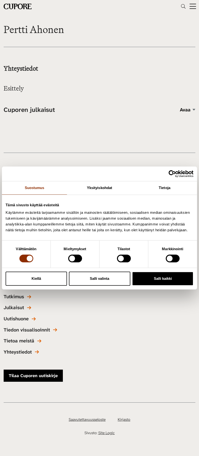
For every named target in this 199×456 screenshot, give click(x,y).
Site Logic (106, 432)
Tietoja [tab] (164, 188)
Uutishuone (16, 319)
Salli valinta (99, 278)
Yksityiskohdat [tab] (99, 188)
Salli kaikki (163, 278)
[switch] (75, 258)
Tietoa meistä (19, 341)
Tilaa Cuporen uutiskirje (33, 376)
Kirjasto (124, 419)
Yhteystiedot (18, 352)
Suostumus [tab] (34, 188)
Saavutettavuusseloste (87, 419)
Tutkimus (14, 297)
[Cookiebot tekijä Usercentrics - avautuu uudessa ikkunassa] (172, 173)
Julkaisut (14, 308)
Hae (183, 6)
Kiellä (36, 278)
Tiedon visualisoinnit (27, 330)
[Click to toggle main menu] (193, 6)
